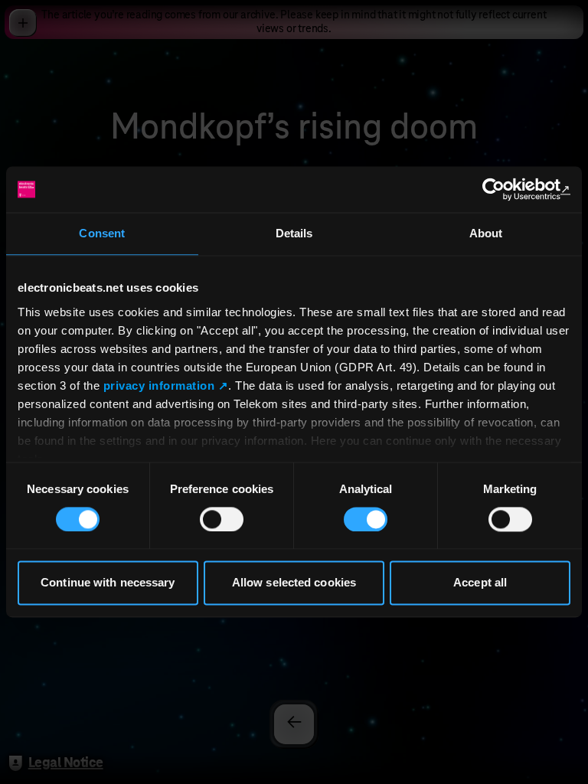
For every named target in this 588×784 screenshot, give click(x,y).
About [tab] (486, 233)
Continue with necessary (108, 583)
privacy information (159, 385)
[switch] (221, 519)
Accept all (480, 583)
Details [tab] (294, 233)
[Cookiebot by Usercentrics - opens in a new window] (503, 189)
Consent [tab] (102, 233)
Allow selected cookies (294, 583)
